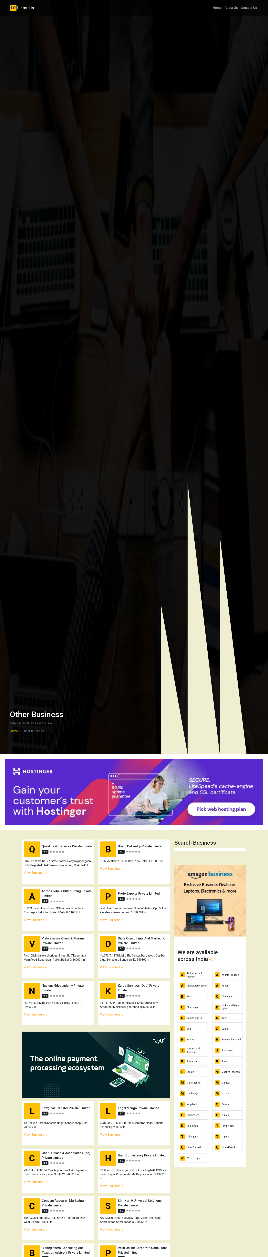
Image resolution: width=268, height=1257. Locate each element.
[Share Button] (210, 959)
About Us (231, 8)
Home (217, 8)
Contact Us (249, 8)
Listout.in (22, 7)
